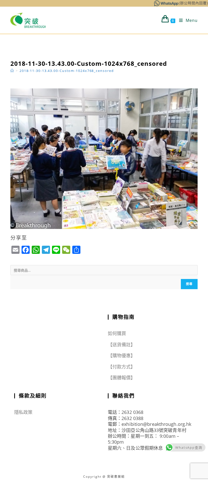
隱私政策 (23, 412)
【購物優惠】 (121, 355)
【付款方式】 (121, 367)
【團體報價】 (121, 378)
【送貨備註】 (121, 344)
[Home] (12, 70)
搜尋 (189, 284)
